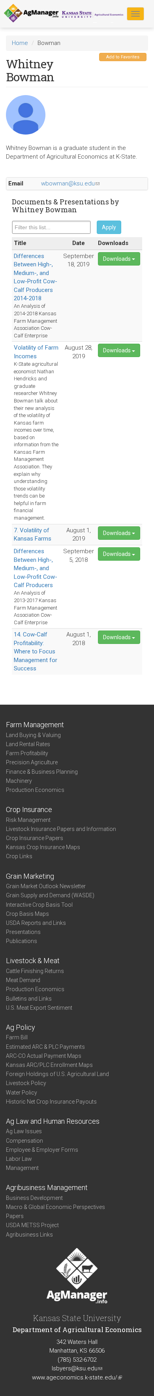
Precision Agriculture (32, 762)
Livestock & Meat (33, 960)
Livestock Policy (26, 1083)
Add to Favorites (122, 57)
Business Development (34, 1198)
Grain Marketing (30, 876)
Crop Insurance (29, 809)
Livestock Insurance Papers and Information (61, 829)
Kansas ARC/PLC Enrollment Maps (49, 1065)
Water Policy (21, 1092)
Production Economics (35, 790)
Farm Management (35, 724)
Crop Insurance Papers (34, 838)
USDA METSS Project (32, 1225)
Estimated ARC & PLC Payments (45, 1047)
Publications (21, 941)
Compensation (24, 1141)
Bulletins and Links (29, 999)
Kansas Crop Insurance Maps (43, 847)
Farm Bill (17, 1037)
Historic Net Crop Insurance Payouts (51, 1101)
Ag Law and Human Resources (53, 1121)
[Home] (31, 13)
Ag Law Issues (24, 1131)
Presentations (23, 932)
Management (22, 1168)
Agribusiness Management (47, 1187)
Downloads (117, 259)
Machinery (19, 781)
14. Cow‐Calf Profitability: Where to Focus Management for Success (35, 651)
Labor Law (19, 1159)
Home (20, 43)
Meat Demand (23, 980)
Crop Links (19, 856)
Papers (15, 1216)
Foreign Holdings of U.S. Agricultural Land (57, 1074)
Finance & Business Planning (42, 772)
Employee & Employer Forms (42, 1150)
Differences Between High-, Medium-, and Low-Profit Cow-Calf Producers (35, 568)
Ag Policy (20, 1027)
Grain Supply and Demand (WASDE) (50, 895)
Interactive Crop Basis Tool (39, 905)
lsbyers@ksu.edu (77, 1368)
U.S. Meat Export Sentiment (39, 1008)
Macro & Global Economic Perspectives (55, 1207)
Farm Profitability (27, 753)
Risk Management (28, 820)
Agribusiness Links (29, 1234)
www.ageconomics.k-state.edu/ (77, 1377)
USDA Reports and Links (36, 923)
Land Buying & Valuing (33, 735)
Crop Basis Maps (27, 914)
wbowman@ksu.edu (70, 183)
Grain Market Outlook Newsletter (46, 886)
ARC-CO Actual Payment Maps (43, 1056)
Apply (109, 227)
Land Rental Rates (28, 744)
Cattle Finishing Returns (35, 971)
